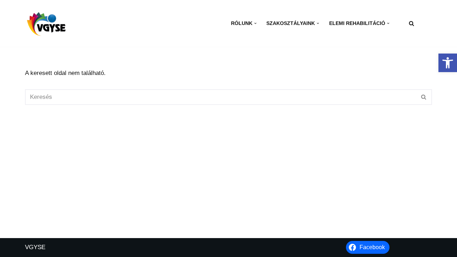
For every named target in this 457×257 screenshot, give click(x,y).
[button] (447, 63)
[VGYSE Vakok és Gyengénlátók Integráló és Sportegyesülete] (46, 23)
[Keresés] (411, 23)
